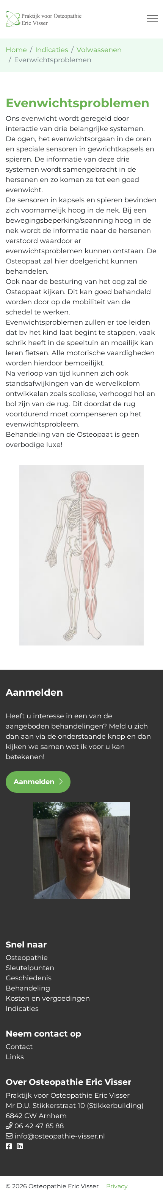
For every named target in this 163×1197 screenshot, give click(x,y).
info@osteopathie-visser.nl (59, 1136)
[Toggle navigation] (152, 18)
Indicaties (22, 1008)
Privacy (117, 1186)
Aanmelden (35, 782)
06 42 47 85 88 (39, 1126)
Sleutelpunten (30, 968)
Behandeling (28, 988)
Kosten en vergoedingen (48, 998)
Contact (19, 1047)
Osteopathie (27, 958)
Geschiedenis (29, 978)
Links (15, 1057)
